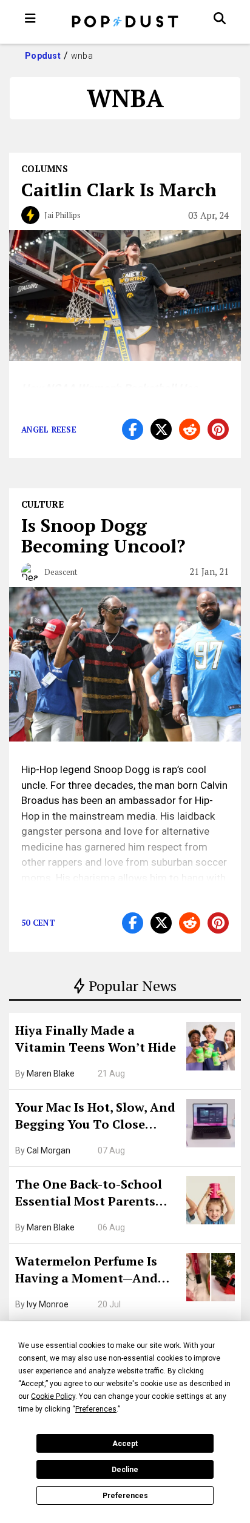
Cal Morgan (48, 1150)
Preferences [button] (96, 1409)
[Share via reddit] (189, 429)
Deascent (60, 571)
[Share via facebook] (132, 429)
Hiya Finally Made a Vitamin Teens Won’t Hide (95, 1038)
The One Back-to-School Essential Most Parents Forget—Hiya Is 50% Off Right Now (88, 1194)
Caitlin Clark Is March (119, 190)
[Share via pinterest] (218, 429)
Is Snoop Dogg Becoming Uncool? (103, 536)
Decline (125, 1469)
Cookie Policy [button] (53, 1396)
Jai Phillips (62, 215)
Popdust (43, 56)
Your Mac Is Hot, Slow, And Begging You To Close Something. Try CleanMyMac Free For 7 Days (95, 1117)
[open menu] (30, 18)
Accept (125, 1443)
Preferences (125, 1495)
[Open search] (219, 18)
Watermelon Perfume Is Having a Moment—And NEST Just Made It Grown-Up (93, 1271)
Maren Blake (51, 1073)
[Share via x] (161, 429)
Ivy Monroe (48, 1304)
